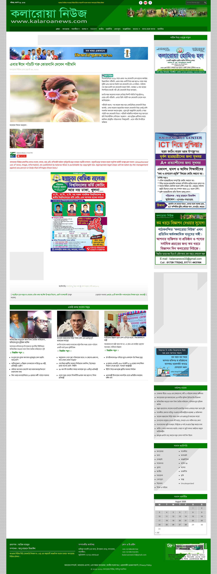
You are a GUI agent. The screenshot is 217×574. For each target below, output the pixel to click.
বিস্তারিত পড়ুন (17, 352)
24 (159, 525)
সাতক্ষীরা (75, 29)
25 (167, 525)
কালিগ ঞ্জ (184, 463)
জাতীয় (101, 29)
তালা (158, 455)
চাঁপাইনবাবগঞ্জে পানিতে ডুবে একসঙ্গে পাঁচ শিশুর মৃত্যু (124, 357)
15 (193, 516)
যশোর (84, 29)
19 (173, 520)
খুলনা (159, 467)
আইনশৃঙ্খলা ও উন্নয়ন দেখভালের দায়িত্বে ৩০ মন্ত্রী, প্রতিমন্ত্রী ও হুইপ (28, 364)
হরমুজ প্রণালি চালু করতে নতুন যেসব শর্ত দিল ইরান (174, 435)
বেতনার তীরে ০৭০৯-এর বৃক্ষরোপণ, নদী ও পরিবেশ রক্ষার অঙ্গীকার (180, 393)
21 (186, 520)
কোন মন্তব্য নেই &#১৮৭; (90, 286)
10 (159, 516)
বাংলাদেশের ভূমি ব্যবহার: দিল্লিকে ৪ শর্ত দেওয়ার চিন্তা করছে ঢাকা (179, 424)
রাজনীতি (109, 29)
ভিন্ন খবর (76, 286)
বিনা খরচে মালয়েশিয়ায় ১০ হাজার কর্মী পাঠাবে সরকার (30, 375)
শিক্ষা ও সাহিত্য (162, 487)
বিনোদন (160, 483)
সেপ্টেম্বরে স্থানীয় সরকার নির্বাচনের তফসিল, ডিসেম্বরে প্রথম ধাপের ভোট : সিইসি (77, 364)
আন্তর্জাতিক (127, 29)
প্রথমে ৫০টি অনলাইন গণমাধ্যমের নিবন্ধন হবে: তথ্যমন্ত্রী (126, 294)
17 (159, 520)
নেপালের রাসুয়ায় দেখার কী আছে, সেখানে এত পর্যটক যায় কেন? (179, 420)
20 (180, 520)
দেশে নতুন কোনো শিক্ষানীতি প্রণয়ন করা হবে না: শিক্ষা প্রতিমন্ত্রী (77, 376)
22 (193, 520)
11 (167, 516)
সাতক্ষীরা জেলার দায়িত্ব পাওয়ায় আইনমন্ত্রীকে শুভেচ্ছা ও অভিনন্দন (179, 412)
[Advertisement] (79, 40)
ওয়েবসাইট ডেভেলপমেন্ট (129, 565)
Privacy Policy (146, 565)
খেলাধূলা (117, 29)
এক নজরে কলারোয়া (98, 565)
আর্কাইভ (160, 29)
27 (180, 525)
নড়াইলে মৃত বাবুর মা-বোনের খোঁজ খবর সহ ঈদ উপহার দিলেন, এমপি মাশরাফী (39, 294)
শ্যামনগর (160, 463)
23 (202, 520)
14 (186, 516)
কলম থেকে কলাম (148, 29)
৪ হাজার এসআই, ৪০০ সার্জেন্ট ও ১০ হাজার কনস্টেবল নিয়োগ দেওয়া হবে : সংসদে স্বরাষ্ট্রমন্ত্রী (125, 364)
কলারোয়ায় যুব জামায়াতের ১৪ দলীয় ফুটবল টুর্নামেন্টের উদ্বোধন (178, 397)
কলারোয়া (66, 29)
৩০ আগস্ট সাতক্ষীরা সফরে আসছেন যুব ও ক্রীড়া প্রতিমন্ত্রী (78, 369)
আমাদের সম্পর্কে (70, 565)
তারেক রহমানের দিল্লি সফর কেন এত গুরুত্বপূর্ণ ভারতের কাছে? (178, 416)
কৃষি (182, 475)
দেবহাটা (159, 459)
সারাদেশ (93, 29)
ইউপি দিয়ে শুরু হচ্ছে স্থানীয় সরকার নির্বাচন (121, 369)
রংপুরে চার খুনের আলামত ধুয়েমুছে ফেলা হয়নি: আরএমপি (27, 358)
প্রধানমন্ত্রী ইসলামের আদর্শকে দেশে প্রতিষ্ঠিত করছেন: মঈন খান (124, 376)
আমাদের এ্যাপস (83, 565)
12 (173, 516)
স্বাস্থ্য (182, 479)
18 (167, 520)
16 (202, 516)
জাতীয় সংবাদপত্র (113, 565)
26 (173, 525)
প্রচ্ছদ (58, 29)
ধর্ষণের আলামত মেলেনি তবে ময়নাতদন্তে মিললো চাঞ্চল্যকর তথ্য (28, 370)
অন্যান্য (135, 29)
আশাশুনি (184, 455)
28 (186, 525)
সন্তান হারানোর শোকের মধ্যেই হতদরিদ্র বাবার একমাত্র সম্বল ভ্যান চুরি (181, 408)
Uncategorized (187, 483)
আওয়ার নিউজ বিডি (16, 553)
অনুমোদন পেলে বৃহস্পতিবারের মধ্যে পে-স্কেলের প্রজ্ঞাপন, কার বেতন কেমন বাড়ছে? (78, 358)
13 (180, 516)
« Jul (157, 532)
